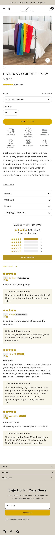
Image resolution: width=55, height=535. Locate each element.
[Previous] (4, 68)
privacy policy (23, 519)
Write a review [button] (27, 257)
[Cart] (50, 9)
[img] (9, 274)
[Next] (51, 68)
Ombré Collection (40, 175)
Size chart (47, 93)
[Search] (9, 9)
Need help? (8, 184)
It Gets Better (34, 167)
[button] (16, 239)
